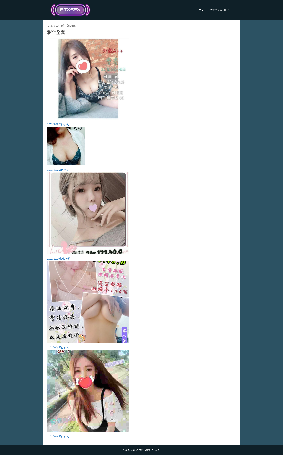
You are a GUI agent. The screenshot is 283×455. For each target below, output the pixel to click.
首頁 (201, 9)
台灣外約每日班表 (220, 9)
